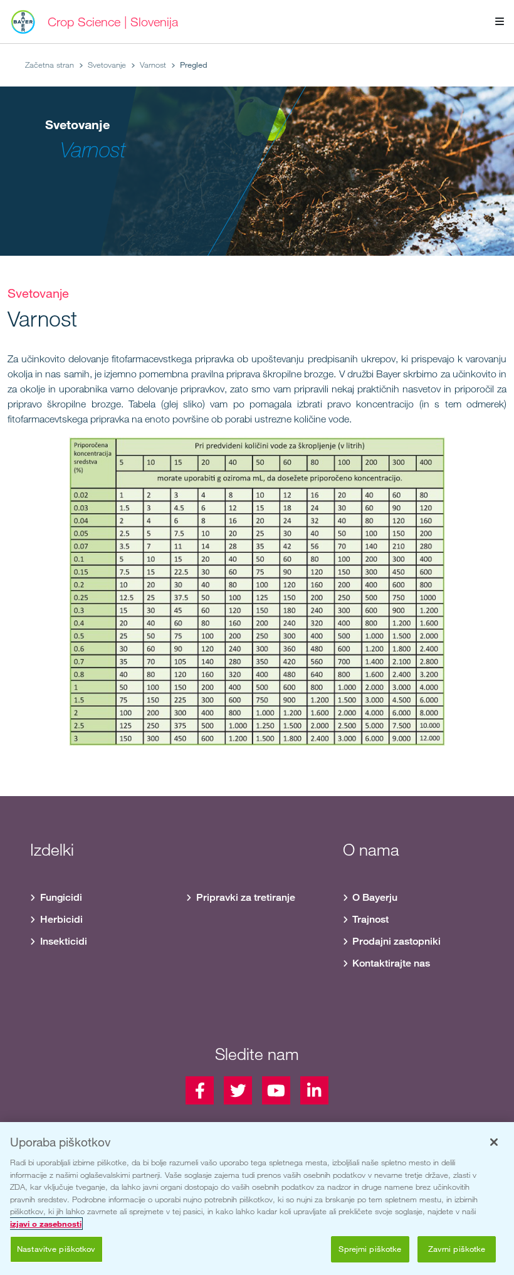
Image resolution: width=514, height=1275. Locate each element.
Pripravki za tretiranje (245, 897)
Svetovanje (107, 65)
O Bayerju (374, 897)
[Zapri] (494, 1142)
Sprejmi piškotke (369, 1249)
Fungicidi (61, 897)
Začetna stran (49, 65)
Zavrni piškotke (457, 1249)
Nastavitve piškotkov (56, 1249)
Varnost (153, 65)
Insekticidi (63, 941)
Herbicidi (61, 919)
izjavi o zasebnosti (45, 1224)
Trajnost (370, 919)
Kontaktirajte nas (391, 963)
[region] (257, 1198)
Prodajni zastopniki (396, 941)
